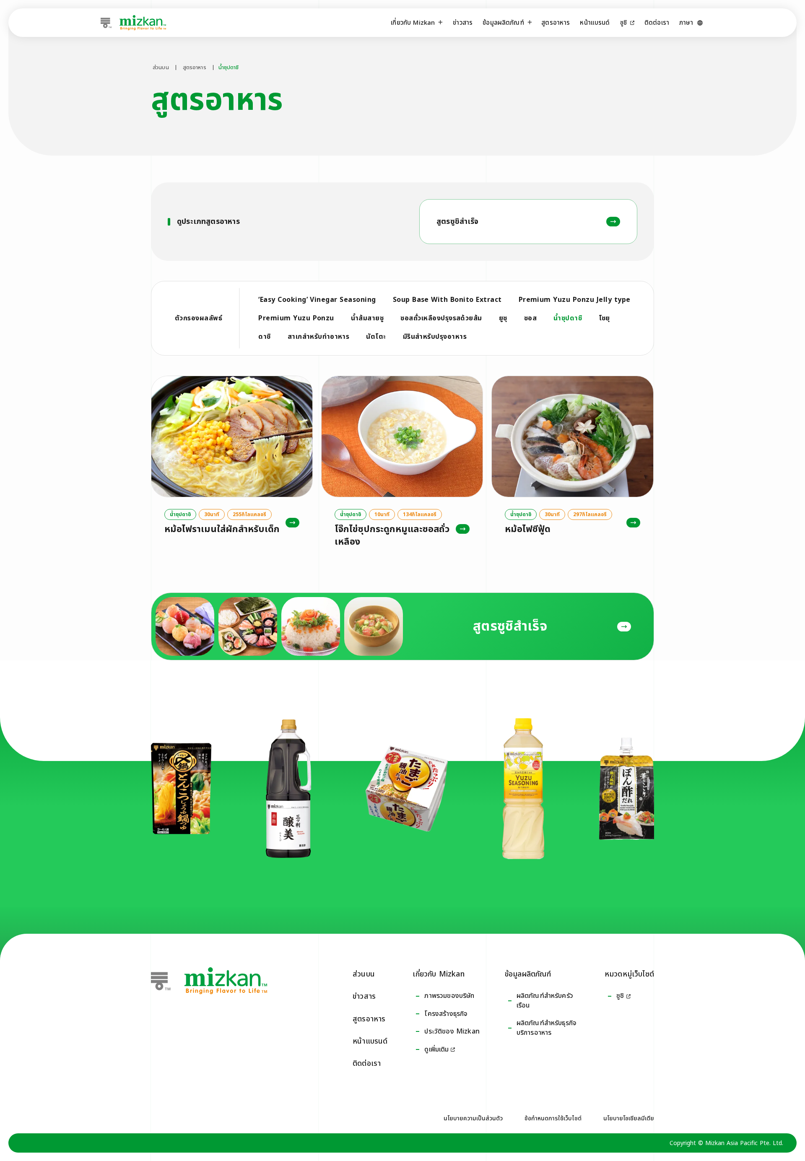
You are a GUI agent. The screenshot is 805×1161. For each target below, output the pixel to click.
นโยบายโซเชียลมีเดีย (628, 1118)
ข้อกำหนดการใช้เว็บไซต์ (553, 1118)
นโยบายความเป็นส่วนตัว (473, 1118)
